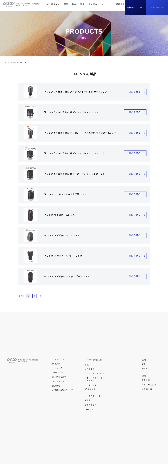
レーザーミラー (92, 385)
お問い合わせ (157, 7)
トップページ (58, 359)
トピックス (106, 4)
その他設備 (147, 389)
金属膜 (88, 400)
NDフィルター (91, 389)
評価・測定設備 (149, 384)
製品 (66, 4)
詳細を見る (135, 92)
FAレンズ (89, 409)
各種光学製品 (91, 405)
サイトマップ (58, 381)
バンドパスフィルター (95, 373)
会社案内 (93, 4)
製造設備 (146, 380)
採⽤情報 (120, 4)
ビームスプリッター (94, 396)
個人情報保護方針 (60, 377)
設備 (82, 4)
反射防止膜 (90, 369)
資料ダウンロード (135, 7)
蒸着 (144, 364)
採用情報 (56, 386)
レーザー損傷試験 (51, 4)
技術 (74, 4)
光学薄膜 (146, 368)
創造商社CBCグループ (62, 390)
